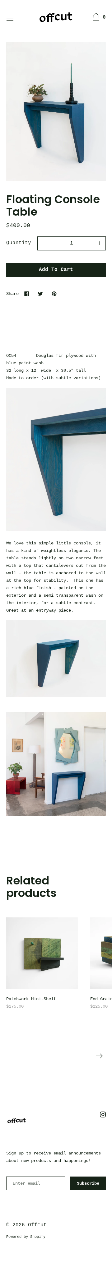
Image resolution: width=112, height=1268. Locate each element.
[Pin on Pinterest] (54, 293)
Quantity (18, 243)
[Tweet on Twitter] (40, 293)
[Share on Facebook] (26, 293)
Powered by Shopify (25, 1237)
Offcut (37, 1225)
